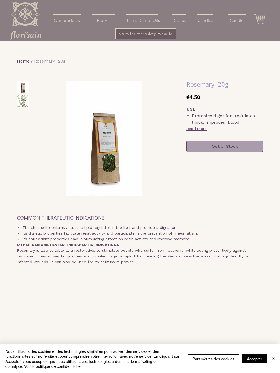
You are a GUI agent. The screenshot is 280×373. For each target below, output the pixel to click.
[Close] (273, 359)
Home (23, 61)
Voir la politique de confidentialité (52, 366)
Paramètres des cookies (213, 359)
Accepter (254, 359)
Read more (196, 128)
